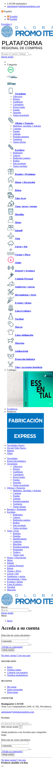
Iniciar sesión (8, 650)
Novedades (12, 458)
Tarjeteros (17, 139)
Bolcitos (17, 533)
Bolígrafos (18, 152)
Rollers (16, 161)
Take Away (20, 198)
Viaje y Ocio (13, 531)
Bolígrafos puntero (21, 158)
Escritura (19, 150)
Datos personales (15, 689)
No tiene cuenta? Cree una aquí (15, 655)
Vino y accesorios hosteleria (28, 367)
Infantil (18, 230)
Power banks (19, 107)
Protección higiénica (24, 359)
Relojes (16, 99)
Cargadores (18, 104)
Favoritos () (6, 24)
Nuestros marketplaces (17, 675)
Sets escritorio (19, 163)
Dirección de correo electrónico (15, 635)
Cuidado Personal (23, 278)
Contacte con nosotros (17, 672)
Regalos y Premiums (24, 174)
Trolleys (16, 552)
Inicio (9, 667)
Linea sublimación (23, 335)
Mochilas (19, 214)
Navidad (19, 319)
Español (13, 16)
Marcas (18, 327)
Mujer (17, 222)
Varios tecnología (21, 115)
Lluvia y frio (20, 246)
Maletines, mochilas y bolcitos (27, 126)
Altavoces (17, 96)
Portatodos (18, 549)
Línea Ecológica (22, 311)
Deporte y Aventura (24, 270)
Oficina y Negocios (23, 123)
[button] (12, 64)
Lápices (16, 155)
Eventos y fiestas (22, 303)
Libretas (16, 134)
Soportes (17, 112)
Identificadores (20, 539)
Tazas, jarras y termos (25, 206)
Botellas (16, 536)
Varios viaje (18, 555)
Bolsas (17, 190)
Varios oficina (19, 142)
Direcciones (12, 692)
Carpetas (17, 128)
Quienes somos (14, 669)
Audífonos (18, 102)
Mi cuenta (11, 687)
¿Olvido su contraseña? (12, 647)
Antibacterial (21, 351)
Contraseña (6, 641)
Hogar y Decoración (24, 182)
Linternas (17, 541)
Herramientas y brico (25, 295)
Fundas (16, 110)
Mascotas (19, 343)
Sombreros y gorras (24, 287)
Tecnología (20, 93)
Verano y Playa (22, 254)
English (13, 19)
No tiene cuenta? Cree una (13, 760)
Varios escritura (20, 166)
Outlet (17, 262)
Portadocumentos (21, 136)
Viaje (17, 238)
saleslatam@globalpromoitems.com (23, 6)
